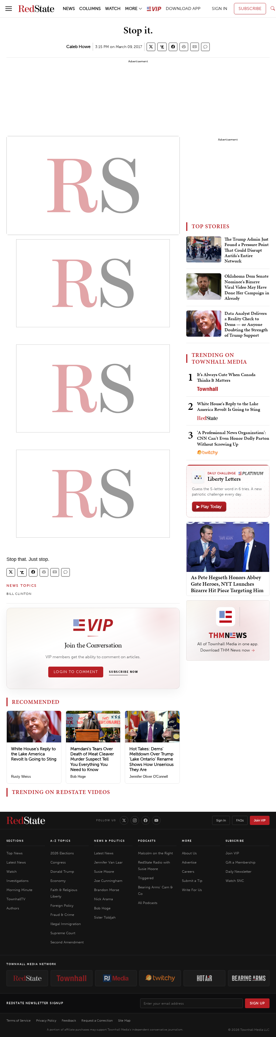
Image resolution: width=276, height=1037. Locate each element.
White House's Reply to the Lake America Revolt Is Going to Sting (33, 754)
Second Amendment (67, 942)
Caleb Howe (78, 46)
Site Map (124, 1020)
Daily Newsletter (238, 871)
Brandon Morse (106, 890)
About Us (189, 853)
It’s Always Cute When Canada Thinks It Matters (226, 377)
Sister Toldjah (105, 917)
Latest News (16, 862)
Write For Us (192, 890)
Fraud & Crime (62, 915)
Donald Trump (62, 871)
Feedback (69, 1020)
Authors (12, 908)
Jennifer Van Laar (108, 862)
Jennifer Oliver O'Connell (148, 777)
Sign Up (257, 1003)
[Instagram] (134, 820)
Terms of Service (18, 1020)
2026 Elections (62, 853)
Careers (188, 871)
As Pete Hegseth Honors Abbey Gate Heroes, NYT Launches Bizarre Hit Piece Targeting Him (227, 583)
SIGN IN (219, 8)
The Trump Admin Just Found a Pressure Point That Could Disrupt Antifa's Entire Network (247, 250)
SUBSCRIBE (250, 8)
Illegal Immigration (65, 924)
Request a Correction (97, 1020)
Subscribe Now (123, 672)
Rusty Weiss (21, 777)
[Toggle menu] (8, 8)
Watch (11, 871)
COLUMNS (90, 8)
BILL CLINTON (19, 594)
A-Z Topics (60, 840)
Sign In (221, 820)
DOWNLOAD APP (183, 8)
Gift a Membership (241, 862)
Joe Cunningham (108, 881)
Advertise (189, 862)
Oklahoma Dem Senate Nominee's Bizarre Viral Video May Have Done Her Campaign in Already (247, 287)
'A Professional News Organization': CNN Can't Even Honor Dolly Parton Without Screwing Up (233, 438)
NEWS (69, 8)
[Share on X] (151, 47)
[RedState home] (25, 820)
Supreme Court (62, 933)
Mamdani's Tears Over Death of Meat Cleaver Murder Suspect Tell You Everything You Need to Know (92, 759)
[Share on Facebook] (173, 47)
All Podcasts (147, 903)
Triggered (146, 878)
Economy (57, 881)
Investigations (17, 881)
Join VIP (259, 820)
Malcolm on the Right (155, 853)
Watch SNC (235, 881)
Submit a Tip (192, 881)
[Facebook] (145, 820)
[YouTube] (156, 820)
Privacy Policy (46, 1020)
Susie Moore (104, 871)
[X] (124, 820)
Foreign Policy (61, 905)
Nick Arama (103, 899)
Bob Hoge (78, 777)
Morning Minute (19, 890)
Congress (58, 862)
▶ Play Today (209, 506)
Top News (14, 853)
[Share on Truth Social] (162, 47)
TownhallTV (15, 899)
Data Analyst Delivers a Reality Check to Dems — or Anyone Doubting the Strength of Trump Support (246, 325)
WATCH (112, 8)
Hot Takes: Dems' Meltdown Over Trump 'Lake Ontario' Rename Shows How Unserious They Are (151, 759)
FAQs (240, 820)
